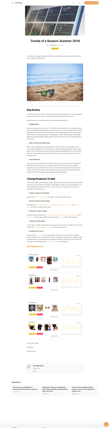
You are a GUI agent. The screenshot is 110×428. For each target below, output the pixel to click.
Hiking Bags (56, 215)
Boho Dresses (60, 205)
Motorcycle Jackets (66, 215)
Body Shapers (38, 227)
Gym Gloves (47, 227)
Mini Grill (61, 217)
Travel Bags (49, 215)
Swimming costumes (41, 197)
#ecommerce (55, 48)
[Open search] (73, 2)
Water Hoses (40, 235)
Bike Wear (75, 215)
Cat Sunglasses (40, 205)
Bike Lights (30, 217)
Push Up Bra (68, 205)
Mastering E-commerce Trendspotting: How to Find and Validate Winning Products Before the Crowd (55, 389)
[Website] (36, 371)
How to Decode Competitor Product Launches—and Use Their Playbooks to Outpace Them (83, 389)
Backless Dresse (50, 205)
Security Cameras (51, 241)
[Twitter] (34, 371)
